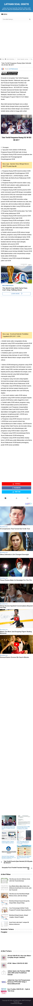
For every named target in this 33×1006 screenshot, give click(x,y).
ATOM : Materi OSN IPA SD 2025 (17, 963)
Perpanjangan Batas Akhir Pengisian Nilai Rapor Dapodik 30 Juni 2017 (23, 828)
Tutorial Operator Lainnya (9, 74)
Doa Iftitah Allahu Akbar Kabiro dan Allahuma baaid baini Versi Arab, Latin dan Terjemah (20, 888)
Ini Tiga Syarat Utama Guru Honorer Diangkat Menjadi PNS (8, 828)
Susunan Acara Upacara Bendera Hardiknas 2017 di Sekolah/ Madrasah (8, 858)
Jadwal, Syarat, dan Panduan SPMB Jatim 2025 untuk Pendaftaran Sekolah (19, 972)
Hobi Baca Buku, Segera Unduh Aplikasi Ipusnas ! (8, 842)
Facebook (17, 488)
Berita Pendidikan (12, 72)
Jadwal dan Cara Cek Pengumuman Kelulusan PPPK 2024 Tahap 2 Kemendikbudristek (19, 981)
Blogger (20, 1003)
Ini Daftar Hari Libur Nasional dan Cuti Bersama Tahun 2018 (24, 858)
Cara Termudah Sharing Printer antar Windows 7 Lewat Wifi (23, 843)
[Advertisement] (16, 39)
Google (17, 484)
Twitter (17, 492)
